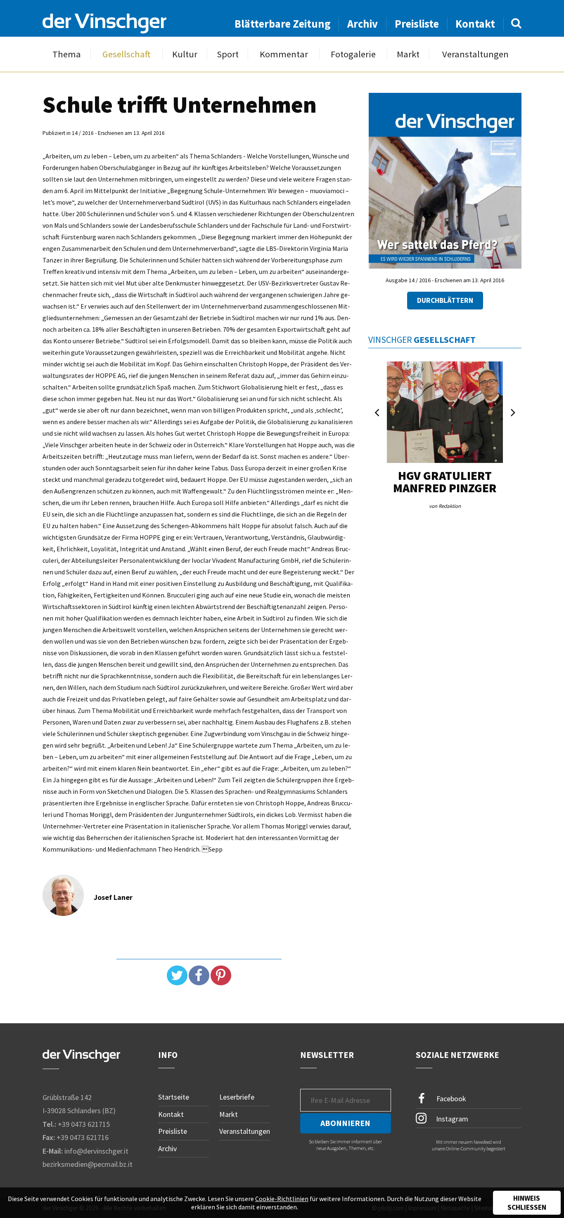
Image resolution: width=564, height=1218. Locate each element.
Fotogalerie (353, 54)
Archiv (362, 24)
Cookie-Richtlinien (281, 1198)
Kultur (184, 54)
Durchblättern (445, 300)
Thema (66, 54)
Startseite (173, 1097)
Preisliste (417, 24)
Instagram (451, 1118)
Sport (228, 54)
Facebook (450, 1098)
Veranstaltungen (475, 54)
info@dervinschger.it (96, 1151)
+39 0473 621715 (84, 1124)
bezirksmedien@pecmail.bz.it (88, 1164)
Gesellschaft (126, 54)
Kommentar (284, 54)
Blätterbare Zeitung (283, 24)
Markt (408, 54)
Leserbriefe (236, 1097)
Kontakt (475, 24)
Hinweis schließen (526, 1203)
